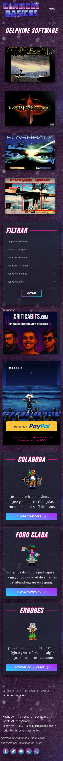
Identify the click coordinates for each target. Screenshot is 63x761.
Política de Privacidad (15, 738)
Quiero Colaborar (29, 516)
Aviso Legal (38, 738)
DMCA (39, 743)
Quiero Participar (29, 592)
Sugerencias (26, 743)
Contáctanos (9, 743)
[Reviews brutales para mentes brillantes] (30, 332)
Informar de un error (29, 667)
